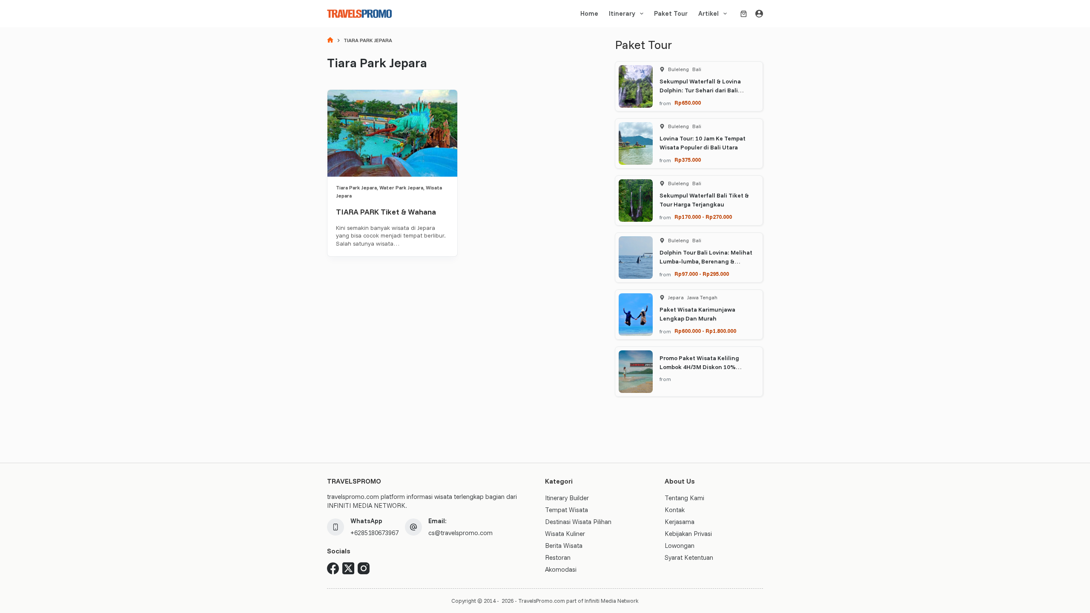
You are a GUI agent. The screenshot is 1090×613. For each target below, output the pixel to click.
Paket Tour (671, 13)
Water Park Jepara (401, 187)
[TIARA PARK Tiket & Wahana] (392, 133)
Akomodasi (561, 569)
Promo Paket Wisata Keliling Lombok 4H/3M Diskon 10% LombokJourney (699, 367)
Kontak (675, 510)
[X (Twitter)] (348, 568)
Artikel (708, 13)
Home (589, 13)
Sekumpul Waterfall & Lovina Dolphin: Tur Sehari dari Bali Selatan (700, 90)
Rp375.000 (687, 159)
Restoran (558, 557)
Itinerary (622, 13)
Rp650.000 (687, 102)
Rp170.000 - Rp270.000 (703, 216)
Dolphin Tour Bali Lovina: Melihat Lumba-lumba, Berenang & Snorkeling (706, 261)
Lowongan (679, 545)
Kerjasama (679, 522)
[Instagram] (364, 568)
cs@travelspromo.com (460, 533)
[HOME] (330, 40)
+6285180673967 (374, 533)
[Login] (759, 13)
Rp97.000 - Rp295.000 (701, 273)
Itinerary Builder (567, 498)
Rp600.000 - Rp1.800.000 (705, 330)
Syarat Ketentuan (689, 557)
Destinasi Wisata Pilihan (578, 522)
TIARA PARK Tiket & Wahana (386, 212)
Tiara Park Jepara (356, 187)
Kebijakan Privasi (688, 534)
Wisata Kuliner (565, 534)
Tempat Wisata (566, 510)
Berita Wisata (563, 545)
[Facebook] (333, 568)
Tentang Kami (684, 498)
